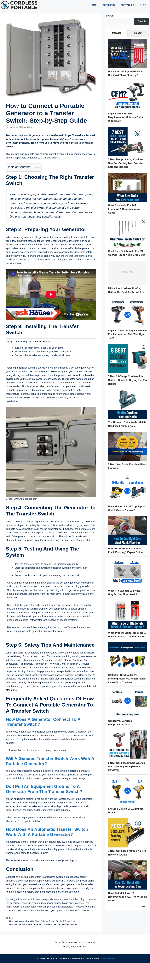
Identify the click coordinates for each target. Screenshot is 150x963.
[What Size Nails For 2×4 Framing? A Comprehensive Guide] (127, 201)
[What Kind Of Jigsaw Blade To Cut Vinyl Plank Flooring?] (127, 67)
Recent (138, 33)
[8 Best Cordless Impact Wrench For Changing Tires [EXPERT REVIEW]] (127, 758)
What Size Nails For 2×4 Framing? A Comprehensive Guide (124, 209)
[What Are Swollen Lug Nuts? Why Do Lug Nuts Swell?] (127, 586)
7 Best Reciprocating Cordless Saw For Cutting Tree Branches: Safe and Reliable (126, 163)
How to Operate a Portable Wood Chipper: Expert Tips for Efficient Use (42, 921)
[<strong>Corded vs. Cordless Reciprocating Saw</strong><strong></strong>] (127, 716)
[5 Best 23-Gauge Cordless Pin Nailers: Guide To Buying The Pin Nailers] (127, 372)
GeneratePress (108, 958)
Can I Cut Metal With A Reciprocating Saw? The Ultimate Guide (127, 897)
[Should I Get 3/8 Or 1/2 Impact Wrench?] (127, 804)
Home (93, 5)
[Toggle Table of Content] (35, 167)
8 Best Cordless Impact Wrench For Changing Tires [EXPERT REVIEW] (126, 767)
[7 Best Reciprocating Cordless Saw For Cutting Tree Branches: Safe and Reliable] (127, 155)
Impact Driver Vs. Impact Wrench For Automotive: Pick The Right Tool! (127, 334)
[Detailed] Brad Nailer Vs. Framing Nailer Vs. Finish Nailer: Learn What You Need (127, 679)
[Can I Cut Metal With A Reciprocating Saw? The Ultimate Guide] (127, 888)
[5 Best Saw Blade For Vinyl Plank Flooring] (127, 460)
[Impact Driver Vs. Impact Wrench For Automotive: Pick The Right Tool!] (127, 326)
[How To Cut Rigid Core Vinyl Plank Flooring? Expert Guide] (127, 544)
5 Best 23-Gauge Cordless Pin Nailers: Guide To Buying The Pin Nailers (127, 380)
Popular (116, 33)
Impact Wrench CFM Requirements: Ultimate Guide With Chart (125, 117)
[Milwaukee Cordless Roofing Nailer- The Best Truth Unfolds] (127, 284)
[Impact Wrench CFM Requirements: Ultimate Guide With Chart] (127, 109)
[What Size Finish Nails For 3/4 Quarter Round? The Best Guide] (127, 246)
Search (110, 15)
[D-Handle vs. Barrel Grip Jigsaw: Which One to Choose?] (127, 502)
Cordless (108, 5)
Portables (127, 5)
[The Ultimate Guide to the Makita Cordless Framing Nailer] (127, 418)
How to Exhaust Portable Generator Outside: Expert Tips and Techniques (43, 924)
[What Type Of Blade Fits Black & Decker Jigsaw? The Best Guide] (127, 628)
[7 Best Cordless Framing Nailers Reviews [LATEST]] (127, 846)
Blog (143, 5)
